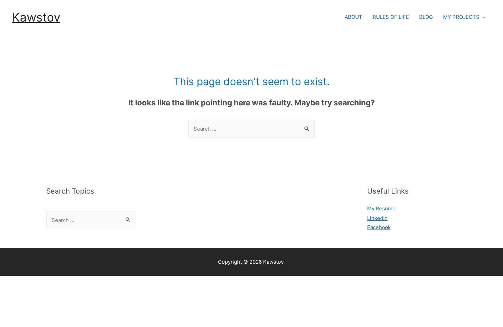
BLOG (426, 17)
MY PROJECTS (461, 17)
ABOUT (353, 17)
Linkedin (377, 218)
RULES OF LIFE (391, 17)
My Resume (381, 208)
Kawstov (36, 17)
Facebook (379, 227)
